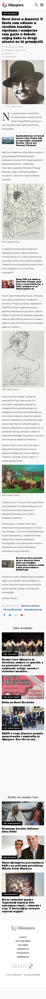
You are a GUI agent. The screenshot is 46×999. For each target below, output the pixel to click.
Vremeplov (23, 949)
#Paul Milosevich (13, 609)
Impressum (23, 957)
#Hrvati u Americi (30, 606)
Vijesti (23, 937)
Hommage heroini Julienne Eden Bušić (20, 830)
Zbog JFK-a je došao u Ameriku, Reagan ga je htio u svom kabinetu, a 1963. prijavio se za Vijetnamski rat (29, 284)
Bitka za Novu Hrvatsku (18, 702)
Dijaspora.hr (9, 53)
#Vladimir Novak (33, 609)
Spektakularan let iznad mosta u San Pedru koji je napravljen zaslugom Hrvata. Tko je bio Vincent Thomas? (30, 140)
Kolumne (23, 945)
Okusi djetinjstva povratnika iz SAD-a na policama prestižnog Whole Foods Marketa (23, 865)
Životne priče (10, 57)
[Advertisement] (23, 769)
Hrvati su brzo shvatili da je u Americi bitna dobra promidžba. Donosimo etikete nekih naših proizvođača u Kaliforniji (30, 564)
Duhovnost (23, 953)
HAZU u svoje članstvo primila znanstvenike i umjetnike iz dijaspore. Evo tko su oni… (22, 736)
